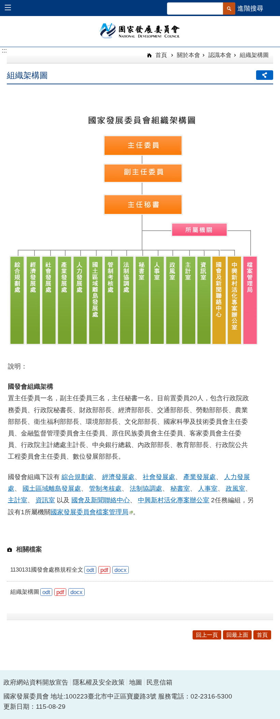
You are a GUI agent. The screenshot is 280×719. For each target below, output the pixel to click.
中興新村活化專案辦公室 (173, 500)
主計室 (17, 500)
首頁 (160, 55)
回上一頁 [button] (207, 635)
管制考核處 (105, 488)
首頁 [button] (262, 635)
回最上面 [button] (237, 635)
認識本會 (220, 55)
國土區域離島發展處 (52, 488)
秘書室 (180, 488)
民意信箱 (159, 682)
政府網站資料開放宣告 (35, 682)
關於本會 (188, 55)
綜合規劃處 (77, 476)
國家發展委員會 (140, 30)
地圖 (135, 682)
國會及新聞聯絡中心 (100, 500)
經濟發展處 (118, 476)
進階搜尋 (250, 8)
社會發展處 (159, 476)
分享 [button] (264, 75)
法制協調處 (146, 488)
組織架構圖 (254, 55)
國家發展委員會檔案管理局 (89, 512)
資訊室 (45, 500)
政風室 (235, 488)
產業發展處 (199, 476)
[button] (11, 8)
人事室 (208, 488)
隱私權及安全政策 (99, 682)
